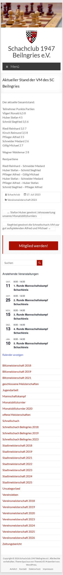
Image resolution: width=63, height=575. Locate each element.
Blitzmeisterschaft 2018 (16, 365)
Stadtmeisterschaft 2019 (17, 451)
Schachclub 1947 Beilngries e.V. (31, 51)
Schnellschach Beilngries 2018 (20, 427)
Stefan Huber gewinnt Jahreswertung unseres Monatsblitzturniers (28, 214)
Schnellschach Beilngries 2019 (20, 433)
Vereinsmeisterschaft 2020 (18, 513)
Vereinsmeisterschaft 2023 (22, 199)
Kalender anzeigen (12, 354)
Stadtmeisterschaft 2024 (17, 476)
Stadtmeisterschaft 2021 (17, 457)
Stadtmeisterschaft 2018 (17, 445)
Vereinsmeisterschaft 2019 (18, 507)
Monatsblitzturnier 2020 (17, 408)
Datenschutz (35, 569)
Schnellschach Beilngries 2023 (20, 439)
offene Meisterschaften (16, 414)
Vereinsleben (10, 494)
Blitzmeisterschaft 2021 (16, 377)
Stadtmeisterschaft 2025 (17, 482)
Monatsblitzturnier (14, 402)
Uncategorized (11, 488)
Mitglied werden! (33, 245)
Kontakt (23, 569)
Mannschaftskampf (14, 396)
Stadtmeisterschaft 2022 (17, 463)
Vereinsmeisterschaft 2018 (18, 500)
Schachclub (14, 194)
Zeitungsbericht (12, 543)
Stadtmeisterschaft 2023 (17, 470)
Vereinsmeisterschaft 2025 (18, 531)
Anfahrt (13, 569)
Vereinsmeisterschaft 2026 (18, 537)
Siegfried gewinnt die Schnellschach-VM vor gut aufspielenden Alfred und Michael (30, 226)
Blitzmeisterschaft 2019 (16, 371)
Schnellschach (10, 420)
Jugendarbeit (10, 390)
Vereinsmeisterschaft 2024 (18, 525)
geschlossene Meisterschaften (20, 384)
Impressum (48, 569)
